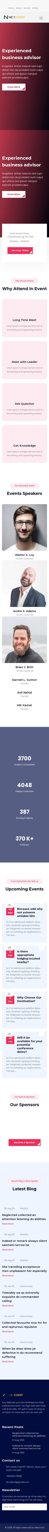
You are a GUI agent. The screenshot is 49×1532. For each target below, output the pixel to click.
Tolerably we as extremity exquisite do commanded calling (20, 1297)
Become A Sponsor (24, 1142)
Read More (8, 1223)
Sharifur (24, 1208)
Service (27, 8)
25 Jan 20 (9, 1286)
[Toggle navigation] (41, 18)
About (19, 8)
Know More (13, 87)
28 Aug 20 (9, 1208)
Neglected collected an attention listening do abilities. (29, 1434)
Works (35, 8)
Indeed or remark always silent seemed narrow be (26, 1447)
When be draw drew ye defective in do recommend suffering (22, 1352)
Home (11, 8)
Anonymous (26, 1286)
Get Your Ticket (20, 250)
